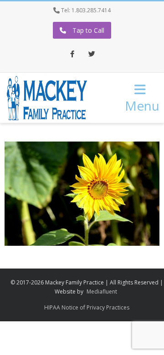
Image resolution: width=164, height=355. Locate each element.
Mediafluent (102, 291)
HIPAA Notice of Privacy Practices (86, 307)
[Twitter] (92, 55)
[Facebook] (72, 55)
